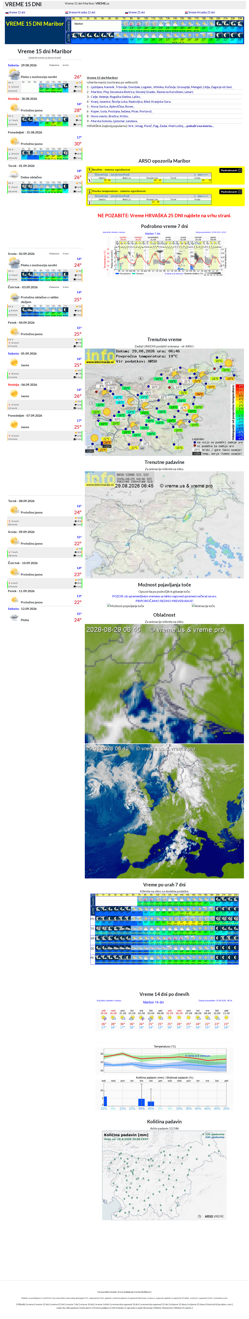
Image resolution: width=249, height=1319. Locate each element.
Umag (139, 126)
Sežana (125, 111)
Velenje (104, 96)
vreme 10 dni (87, 1304)
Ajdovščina (116, 106)
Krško (124, 116)
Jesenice (104, 101)
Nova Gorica (99, 106)
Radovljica (136, 101)
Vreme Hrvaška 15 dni (82, 12)
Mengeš (196, 87)
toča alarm (86, 1307)
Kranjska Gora (160, 101)
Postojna (114, 111)
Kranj (94, 101)
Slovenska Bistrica (122, 92)
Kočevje (170, 87)
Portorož (145, 111)
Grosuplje (183, 87)
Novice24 (212, 1304)
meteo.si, (151, 1298)
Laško (136, 96)
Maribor (96, 92)
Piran (134, 111)
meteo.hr (194, 1298)
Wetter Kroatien (183, 1307)
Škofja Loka (119, 101)
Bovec (129, 106)
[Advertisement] (44, 221)
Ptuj (106, 92)
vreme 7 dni (72, 1304)
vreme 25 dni (58, 1304)
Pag (155, 126)
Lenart (188, 92)
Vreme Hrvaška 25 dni (201, 12)
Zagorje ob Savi (221, 87)
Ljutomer (119, 121)
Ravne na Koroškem (170, 92)
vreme (30, 1304)
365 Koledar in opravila (123, 1307)
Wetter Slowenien (163, 1307)
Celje (94, 96)
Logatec (146, 87)
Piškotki (21, 1304)
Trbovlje (121, 87)
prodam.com (225, 1304)
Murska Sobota (101, 121)
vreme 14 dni (102, 1304)
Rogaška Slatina (120, 96)
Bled (147, 101)
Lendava (131, 121)
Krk (130, 126)
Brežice (114, 116)
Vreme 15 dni (17, 12)
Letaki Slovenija (145, 1307)
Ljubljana (97, 87)
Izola (103, 111)
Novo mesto (99, 116)
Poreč (148, 126)
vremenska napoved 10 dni (125, 1304)
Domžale (134, 87)
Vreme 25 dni (137, 12)
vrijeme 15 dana (178, 1304)
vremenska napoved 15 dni (154, 1304)
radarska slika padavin (67, 1307)
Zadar (163, 126)
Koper (95, 111)
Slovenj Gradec (146, 92)
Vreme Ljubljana (101, 1307)
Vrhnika (158, 87)
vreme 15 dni (42, 1304)
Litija (206, 87)
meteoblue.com (220, 1298)
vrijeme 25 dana (196, 1304)
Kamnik (109, 87)
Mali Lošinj (175, 126)
